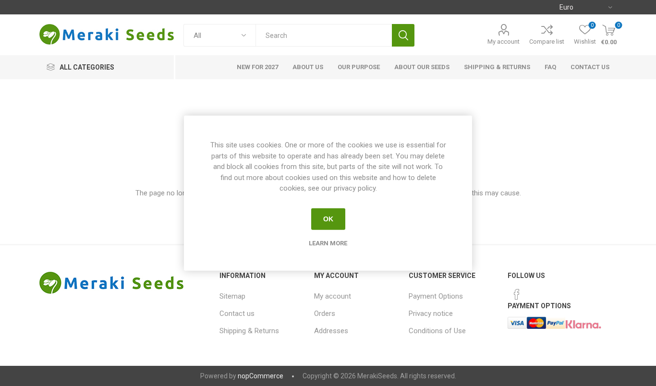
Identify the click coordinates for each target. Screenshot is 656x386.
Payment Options (436, 296)
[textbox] (323, 35)
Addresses (331, 330)
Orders (324, 313)
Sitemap (232, 296)
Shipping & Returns (249, 330)
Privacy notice (431, 313)
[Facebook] (516, 294)
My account (503, 41)
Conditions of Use (437, 330)
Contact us (237, 313)
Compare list (546, 41)
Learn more (328, 242)
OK (328, 219)
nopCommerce (260, 376)
